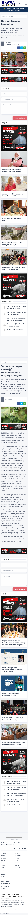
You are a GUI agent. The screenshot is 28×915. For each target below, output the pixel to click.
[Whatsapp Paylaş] (24, 47)
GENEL (10, 362)
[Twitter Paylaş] (21, 47)
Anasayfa (4, 16)
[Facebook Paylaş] (18, 47)
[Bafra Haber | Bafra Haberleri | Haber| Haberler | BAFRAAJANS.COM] (9, 3)
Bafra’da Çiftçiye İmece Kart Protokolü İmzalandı (14, 9)
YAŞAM (11, 16)
